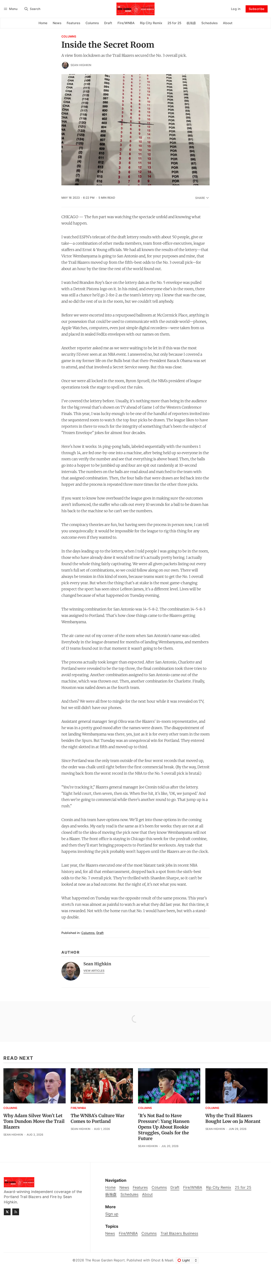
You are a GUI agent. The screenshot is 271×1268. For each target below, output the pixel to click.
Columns (68, 36)
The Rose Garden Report (105, 1260)
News (110, 1233)
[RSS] (15, 1211)
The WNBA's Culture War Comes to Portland (97, 1118)
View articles (93, 970)
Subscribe (256, 9)
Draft (100, 933)
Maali (169, 1260)
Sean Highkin (81, 65)
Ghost (155, 1260)
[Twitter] (7, 1211)
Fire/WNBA (78, 1108)
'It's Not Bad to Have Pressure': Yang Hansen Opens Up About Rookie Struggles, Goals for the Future (163, 1127)
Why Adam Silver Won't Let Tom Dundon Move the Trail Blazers (34, 1121)
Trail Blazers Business (179, 1233)
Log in (236, 9)
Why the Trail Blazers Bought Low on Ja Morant (232, 1118)
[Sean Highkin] (65, 65)
